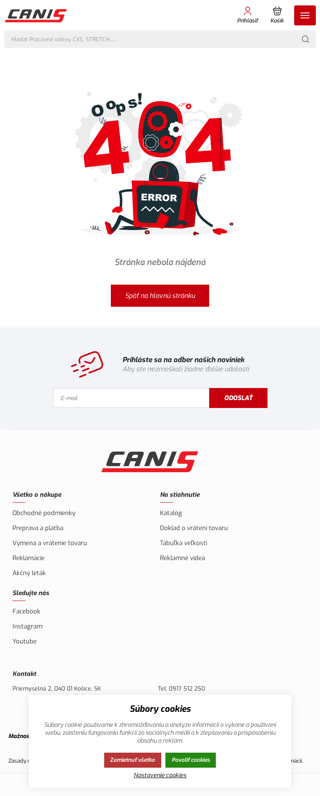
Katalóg (171, 513)
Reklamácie (28, 558)
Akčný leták (29, 573)
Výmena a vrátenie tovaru (49, 543)
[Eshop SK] (36, 15)
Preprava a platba (37, 528)
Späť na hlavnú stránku (160, 295)
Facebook (26, 611)
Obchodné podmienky (43, 513)
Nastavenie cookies (160, 775)
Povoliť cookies (191, 759)
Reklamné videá (182, 558)
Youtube (24, 641)
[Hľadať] (305, 39)
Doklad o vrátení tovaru (194, 528)
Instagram (27, 626)
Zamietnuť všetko (132, 759)
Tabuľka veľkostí (183, 543)
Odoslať (238, 398)
